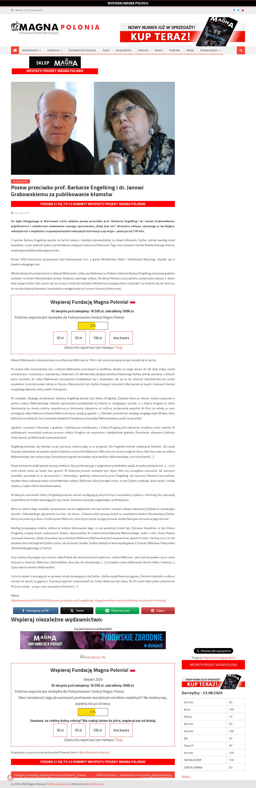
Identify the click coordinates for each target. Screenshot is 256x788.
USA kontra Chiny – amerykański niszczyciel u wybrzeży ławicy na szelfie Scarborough (134, 775)
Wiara (159, 50)
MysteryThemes (94, 784)
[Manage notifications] (10, 777)
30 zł (60, 338)
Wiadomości (30, 50)
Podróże (174, 50)
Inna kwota (121, 338)
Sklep (190, 50)
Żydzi (106, 50)
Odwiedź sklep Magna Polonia (55, 62)
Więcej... (186, 776)
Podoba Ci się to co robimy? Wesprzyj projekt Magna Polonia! (92, 204)
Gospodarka (123, 50)
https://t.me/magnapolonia (219, 657)
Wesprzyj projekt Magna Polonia (54, 70)
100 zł (97, 338)
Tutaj (118, 347)
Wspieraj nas (208, 50)
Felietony (53, 50)
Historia (143, 50)
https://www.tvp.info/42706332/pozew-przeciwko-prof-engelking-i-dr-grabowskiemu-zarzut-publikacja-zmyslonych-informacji (88, 600)
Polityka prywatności (58, 784)
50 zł (78, 338)
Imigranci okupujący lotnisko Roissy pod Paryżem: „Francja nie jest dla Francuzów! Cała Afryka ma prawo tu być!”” (50, 775)
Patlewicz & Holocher (82, 50)
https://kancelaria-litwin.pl (93, 752)
